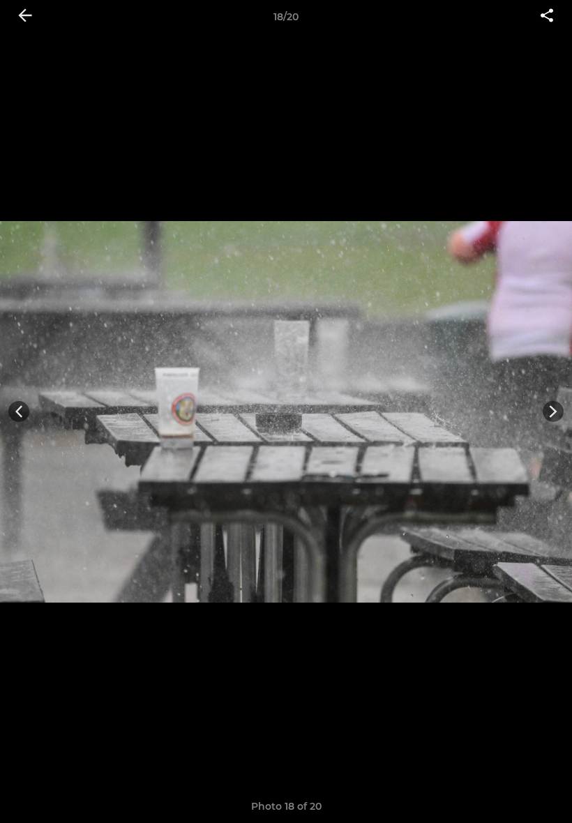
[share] (547, 17)
